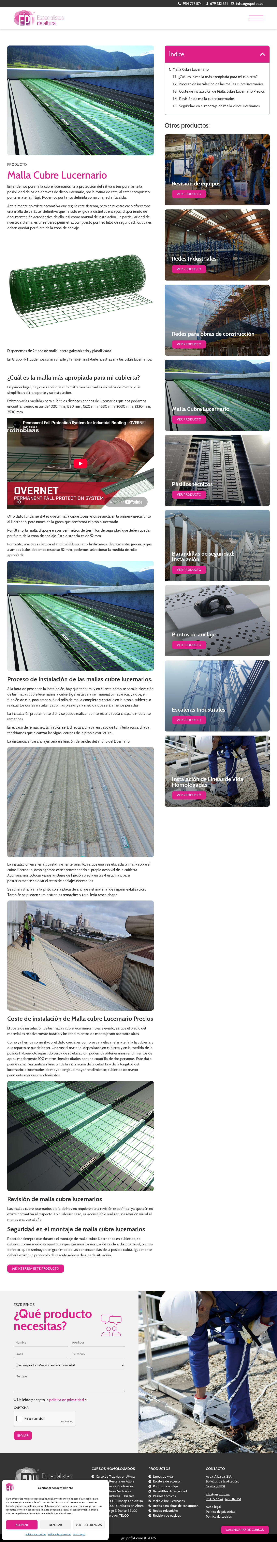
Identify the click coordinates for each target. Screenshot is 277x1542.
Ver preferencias (89, 1525)
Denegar (55, 1525)
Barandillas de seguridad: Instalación (203, 556)
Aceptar (22, 1525)
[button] (262, 54)
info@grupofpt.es (218, 1494)
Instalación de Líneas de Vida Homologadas (207, 782)
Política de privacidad (59, 1534)
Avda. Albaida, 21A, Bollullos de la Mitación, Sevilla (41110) (222, 1481)
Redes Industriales (194, 258)
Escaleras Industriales (198, 709)
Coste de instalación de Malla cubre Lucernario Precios (222, 91)
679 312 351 (233, 1499)
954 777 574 (214, 1499)
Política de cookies (36, 1534)
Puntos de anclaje (194, 634)
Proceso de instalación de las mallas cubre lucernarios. (221, 84)
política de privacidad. (67, 1400)
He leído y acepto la (51, 1400)
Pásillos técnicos (192, 484)
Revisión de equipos (196, 183)
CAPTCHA (21, 1407)
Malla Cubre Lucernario (191, 69)
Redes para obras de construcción (213, 333)
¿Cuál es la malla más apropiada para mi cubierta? (218, 77)
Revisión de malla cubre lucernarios (207, 98)
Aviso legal (79, 1534)
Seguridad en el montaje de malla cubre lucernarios (219, 106)
